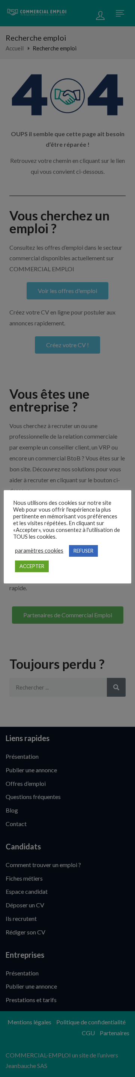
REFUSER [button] (83, 551)
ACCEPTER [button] (32, 566)
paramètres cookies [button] (39, 550)
